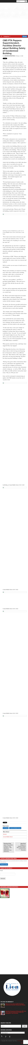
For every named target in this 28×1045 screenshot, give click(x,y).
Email (1, 870)
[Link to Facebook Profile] (6, 1036)
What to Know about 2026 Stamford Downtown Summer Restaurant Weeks (15, 1004)
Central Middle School (16, 828)
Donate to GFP (4, 864)
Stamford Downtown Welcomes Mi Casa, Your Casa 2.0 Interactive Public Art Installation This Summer (15, 1012)
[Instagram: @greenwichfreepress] (5, 893)
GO (26, 1)
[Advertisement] (14, 16)
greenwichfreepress (9, 55)
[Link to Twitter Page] (2, 1036)
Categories (6, 36)
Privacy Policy (20, 1040)
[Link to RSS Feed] (10, 1036)
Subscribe (3, 878)
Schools (6, 828)
